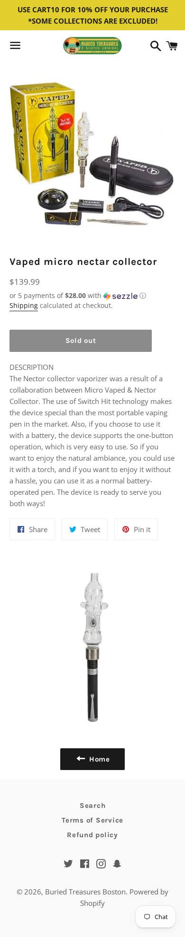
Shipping (23, 305)
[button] (80, 295)
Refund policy (92, 835)
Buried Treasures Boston (85, 891)
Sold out (80, 340)
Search (93, 805)
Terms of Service (92, 820)
